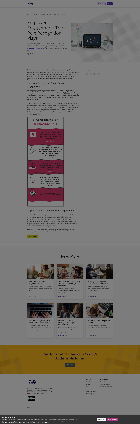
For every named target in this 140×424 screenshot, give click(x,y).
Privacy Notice (45, 422)
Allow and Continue (112, 419)
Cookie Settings (101, 419)
